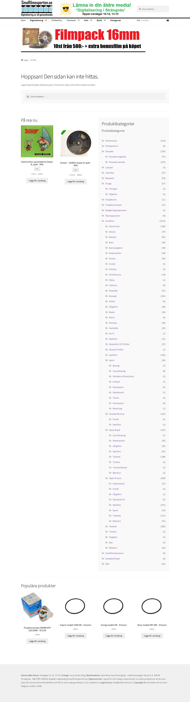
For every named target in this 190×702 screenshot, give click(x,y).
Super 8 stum (115, 478)
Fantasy (112, 269)
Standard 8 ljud (112, 558)
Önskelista (57, 20)
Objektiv (113, 194)
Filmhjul (113, 188)
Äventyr (112, 237)
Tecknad (117, 515)
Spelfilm (113, 355)
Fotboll (116, 381)
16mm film (114, 226)
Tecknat (116, 456)
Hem (23, 20)
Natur (112, 317)
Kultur (112, 301)
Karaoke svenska (117, 162)
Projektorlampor (113, 204)
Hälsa (111, 280)
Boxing (116, 365)
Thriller (116, 462)
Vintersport (118, 403)
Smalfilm (109, 221)
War (111, 542)
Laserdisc (109, 172)
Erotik (112, 264)
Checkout (71, 20)
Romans (113, 322)
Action (112, 231)
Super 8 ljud (114, 430)
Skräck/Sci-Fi (119, 499)
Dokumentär (115, 253)
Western (117, 472)
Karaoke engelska (117, 156)
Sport (111, 360)
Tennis (116, 397)
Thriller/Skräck (120, 467)
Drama (112, 258)
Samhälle (113, 328)
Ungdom (113, 537)
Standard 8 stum (117, 413)
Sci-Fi (111, 333)
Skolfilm (113, 338)
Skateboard (118, 392)
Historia (113, 285)
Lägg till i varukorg (37, 180)
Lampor (109, 167)
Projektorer (111, 199)
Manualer (109, 178)
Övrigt (108, 183)
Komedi (112, 296)
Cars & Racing (119, 371)
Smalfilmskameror (114, 553)
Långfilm (113, 306)
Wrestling (117, 408)
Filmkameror (111, 146)
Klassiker (113, 290)
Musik (111, 312)
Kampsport (118, 387)
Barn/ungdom (115, 247)
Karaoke (109, 151)
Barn (111, 242)
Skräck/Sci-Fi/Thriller (119, 344)
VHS (107, 563)
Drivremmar (111, 140)
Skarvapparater (112, 215)
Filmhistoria (115, 274)
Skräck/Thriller (116, 349)
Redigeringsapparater (115, 210)
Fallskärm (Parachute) (123, 376)
